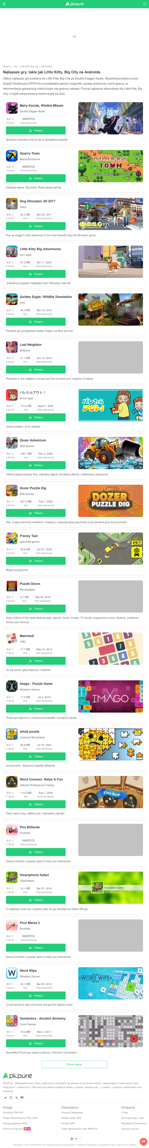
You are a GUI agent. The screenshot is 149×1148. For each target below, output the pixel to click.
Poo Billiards (30, 827)
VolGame (25, 350)
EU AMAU (131, 1144)
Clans (23, 207)
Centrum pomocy (130, 1128)
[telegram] (5, 1097)
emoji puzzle (29, 731)
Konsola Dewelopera (72, 1112)
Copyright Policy (107, 1144)
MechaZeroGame (30, 159)
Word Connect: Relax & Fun (41, 779)
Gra (15, 66)
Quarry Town (30, 153)
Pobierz (38, 130)
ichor (22, 302)
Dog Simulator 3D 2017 (37, 201)
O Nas (124, 1112)
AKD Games (27, 446)
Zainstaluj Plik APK (13, 1112)
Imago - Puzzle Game (36, 683)
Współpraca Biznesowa (133, 1123)
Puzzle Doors (30, 583)
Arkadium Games (30, 689)
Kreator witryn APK (71, 1118)
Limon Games (28, 1024)
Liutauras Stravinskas (32, 737)
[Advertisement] (74, 36)
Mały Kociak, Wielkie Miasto (41, 105)
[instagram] (11, 1097)
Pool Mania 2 (30, 922)
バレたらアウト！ (33, 392)
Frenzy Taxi (29, 535)
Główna (7, 66)
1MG (22, 641)
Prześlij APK (68, 1123)
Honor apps (26, 398)
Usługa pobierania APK (15, 1123)
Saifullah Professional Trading (37, 785)
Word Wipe (28, 970)
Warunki (121, 1144)
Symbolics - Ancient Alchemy (43, 1018)
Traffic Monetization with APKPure (79, 1128)
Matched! (27, 635)
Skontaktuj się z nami (132, 1118)
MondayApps (27, 589)
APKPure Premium (13, 1128)
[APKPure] (74, 4)
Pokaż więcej (74, 1064)
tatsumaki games (29, 541)
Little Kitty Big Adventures (40, 249)
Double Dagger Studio (32, 111)
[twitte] (16, 1097)
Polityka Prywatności (87, 1144)
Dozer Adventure (33, 440)
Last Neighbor (31, 344)
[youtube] (22, 1097)
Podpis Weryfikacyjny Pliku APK (20, 1118)
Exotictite (25, 833)
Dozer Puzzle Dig (33, 488)
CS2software (27, 880)
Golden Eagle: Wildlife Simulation (46, 296)
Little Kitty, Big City (29, 66)
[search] (145, 4)
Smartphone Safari (34, 875)
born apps (25, 254)
